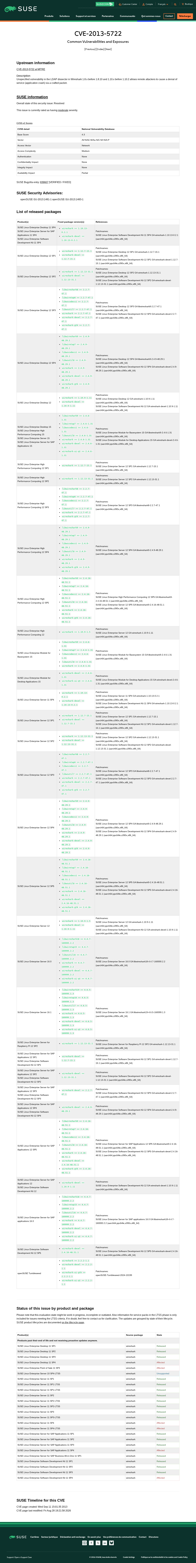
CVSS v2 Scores (24, 123)
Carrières (34, 1537)
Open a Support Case (23, 1557)
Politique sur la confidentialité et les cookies (157, 1557)
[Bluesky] (111, 1543)
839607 (44, 182)
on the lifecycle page (73, 1322)
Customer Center (129, 4)
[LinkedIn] (104, 1543)
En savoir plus (94, 1537)
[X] (98, 1543)
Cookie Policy (182, 1557)
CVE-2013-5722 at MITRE (31, 69)
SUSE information (32, 97)
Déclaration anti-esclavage (72, 1537)
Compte (149, 4)
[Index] (100, 49)
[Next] (108, 49)
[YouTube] (84, 1543)
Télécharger (185, 16)
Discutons (153, 1537)
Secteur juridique (49, 1537)
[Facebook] (91, 1543)
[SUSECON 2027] (105, 4)
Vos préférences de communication (119, 1537)
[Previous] (90, 49)
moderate (63, 110)
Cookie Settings (129, 1557)
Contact (169, 16)
